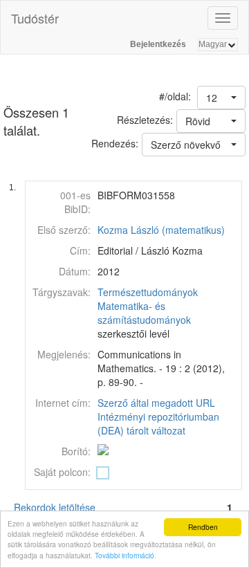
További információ (124, 555)
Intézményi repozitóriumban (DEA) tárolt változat (158, 423)
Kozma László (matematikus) (161, 230)
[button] (221, 97)
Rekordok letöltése (54, 507)
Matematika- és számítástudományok (144, 313)
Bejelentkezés (158, 44)
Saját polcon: (62, 472)
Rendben (203, 527)
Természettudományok (148, 292)
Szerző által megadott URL (156, 403)
